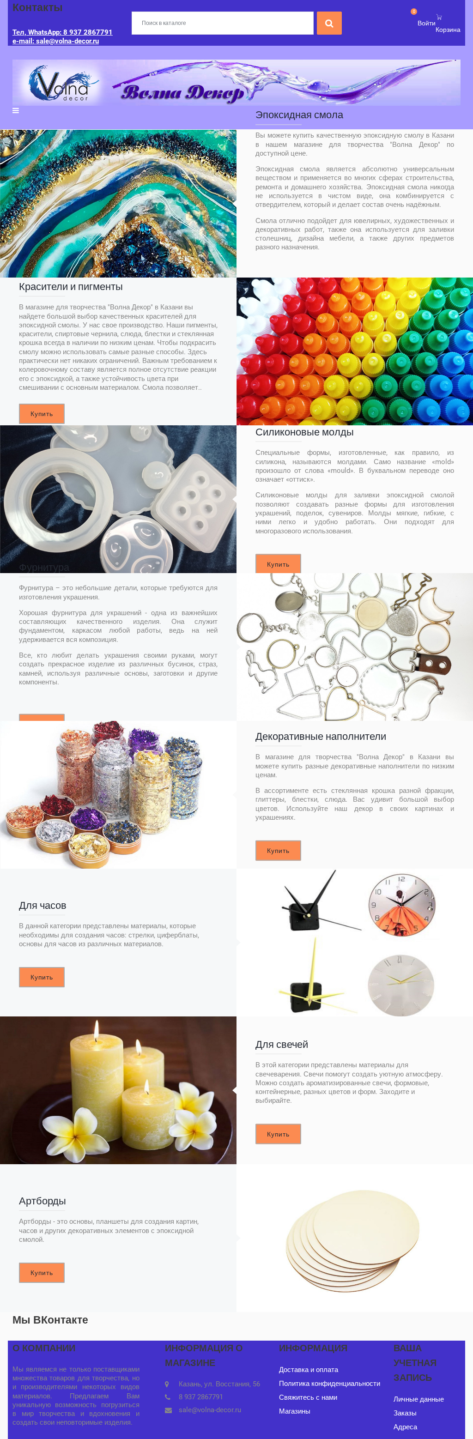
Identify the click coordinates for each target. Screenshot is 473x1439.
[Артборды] (354, 1238)
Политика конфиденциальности (329, 1383)
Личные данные (419, 1399)
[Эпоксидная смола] (118, 204)
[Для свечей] (118, 1090)
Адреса (405, 1427)
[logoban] (236, 82)
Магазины (294, 1411)
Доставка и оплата (308, 1370)
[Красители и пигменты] (354, 351)
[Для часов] (354, 942)
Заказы (405, 1413)
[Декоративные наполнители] (118, 795)
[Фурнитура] (354, 647)
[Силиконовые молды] (118, 499)
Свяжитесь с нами (308, 1397)
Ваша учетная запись (415, 1362)
